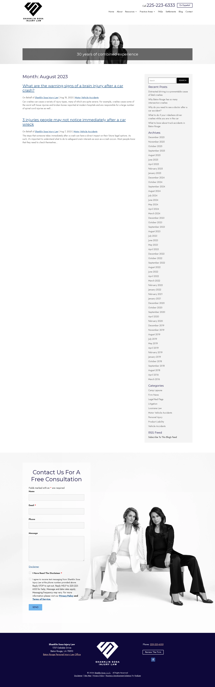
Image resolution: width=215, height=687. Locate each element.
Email (32, 505)
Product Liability (156, 421)
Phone (32, 519)
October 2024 (155, 182)
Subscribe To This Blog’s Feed (162, 437)
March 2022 (154, 280)
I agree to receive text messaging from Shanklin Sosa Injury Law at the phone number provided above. (56, 581)
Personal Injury (155, 417)
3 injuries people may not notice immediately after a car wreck (74, 122)
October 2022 (155, 258)
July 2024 (152, 195)
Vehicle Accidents (157, 426)
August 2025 (154, 155)
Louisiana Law (155, 408)
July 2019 (152, 339)
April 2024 (153, 209)
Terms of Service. (41, 599)
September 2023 (156, 227)
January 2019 (154, 356)
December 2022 (156, 253)
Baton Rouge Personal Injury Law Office (62, 654)
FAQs (160, 12)
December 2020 (156, 303)
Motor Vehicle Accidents (87, 97)
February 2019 (155, 352)
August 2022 (154, 267)
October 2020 (155, 307)
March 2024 (154, 213)
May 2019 (153, 343)
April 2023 (153, 249)
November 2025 (156, 141)
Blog (181, 12)
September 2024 (156, 186)
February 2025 (155, 168)
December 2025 (156, 137)
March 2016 (154, 379)
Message (33, 533)
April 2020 (153, 316)
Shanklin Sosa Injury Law (46, 97)
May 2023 (153, 244)
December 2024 (156, 177)
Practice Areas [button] (146, 12)
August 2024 (154, 191)
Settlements (171, 12)
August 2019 (154, 334)
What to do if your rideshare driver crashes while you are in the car (165, 117)
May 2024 (153, 204)
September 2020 (156, 312)
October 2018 (155, 361)
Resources (129, 12)
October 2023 (155, 222)
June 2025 (153, 159)
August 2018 (154, 370)
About (119, 12)
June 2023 (153, 240)
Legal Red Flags (155, 399)
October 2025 (155, 146)
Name (31, 491)
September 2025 (156, 150)
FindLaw (138, 675)
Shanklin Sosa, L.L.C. (103, 672)
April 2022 (153, 276)
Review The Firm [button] (153, 652)
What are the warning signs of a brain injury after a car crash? (73, 88)
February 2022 (155, 285)
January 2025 (154, 173)
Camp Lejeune (155, 390)
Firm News (153, 394)
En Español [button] (185, 5)
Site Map (87, 675)
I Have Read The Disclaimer (47, 573)
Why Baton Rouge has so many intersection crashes (162, 101)
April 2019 (153, 348)
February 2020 (155, 321)
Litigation (152, 403)
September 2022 (156, 262)
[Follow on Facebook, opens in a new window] (153, 660)
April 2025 (153, 164)
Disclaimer (34, 566)
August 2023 (154, 231)
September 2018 (156, 365)
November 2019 (156, 330)
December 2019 (156, 325)
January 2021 (154, 298)
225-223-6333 (161, 5)
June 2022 (153, 271)
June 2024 (153, 200)
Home (111, 12)
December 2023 (156, 218)
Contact (189, 12)
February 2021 (155, 294)
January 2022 (154, 289)
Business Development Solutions (118, 675)
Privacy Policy (66, 595)
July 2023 (152, 236)
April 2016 (153, 374)
